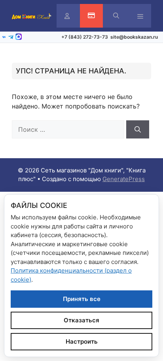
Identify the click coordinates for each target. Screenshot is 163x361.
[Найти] (137, 129)
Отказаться (81, 320)
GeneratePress (123, 179)
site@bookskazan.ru (134, 37)
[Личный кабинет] (67, 16)
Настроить (82, 341)
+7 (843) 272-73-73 (84, 37)
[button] (116, 16)
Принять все (81, 299)
